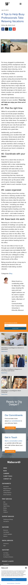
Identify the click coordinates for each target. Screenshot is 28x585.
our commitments (14, 421)
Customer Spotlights (7, 534)
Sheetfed (5, 504)
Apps (4, 545)
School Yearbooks (7, 494)
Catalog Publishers (7, 492)
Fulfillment (5, 512)
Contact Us (7, 479)
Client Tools (7, 476)
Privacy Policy (17, 583)
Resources (5, 530)
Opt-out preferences (11, 583)
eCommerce (6, 543)
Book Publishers (6, 490)
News (5, 468)
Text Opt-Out (6, 521)
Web (4, 502)
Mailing (4, 510)
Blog (10, 273)
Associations (6, 486)
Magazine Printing (7, 488)
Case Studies (6, 532)
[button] (26, 567)
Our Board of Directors (8, 557)
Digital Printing (6, 506)
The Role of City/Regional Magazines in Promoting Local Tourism (11, 370)
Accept (14, 579)
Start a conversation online (13, 441)
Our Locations (6, 555)
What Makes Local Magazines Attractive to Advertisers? (12, 348)
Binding (5, 508)
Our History (5, 553)
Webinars (5, 536)
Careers (6, 473)
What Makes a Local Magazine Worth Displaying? (11, 391)
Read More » (4, 351)
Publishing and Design (8, 519)
